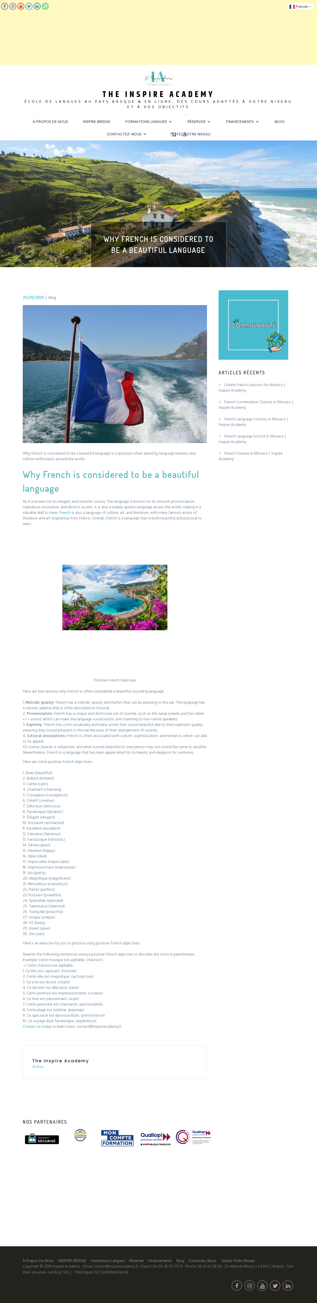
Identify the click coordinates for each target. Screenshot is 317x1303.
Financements (240, 121)
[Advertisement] (139, 32)
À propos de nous (50, 121)
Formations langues (146, 121)
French (65, 512)
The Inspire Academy (158, 94)
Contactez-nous (124, 134)
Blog (280, 121)
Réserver (196, 121)
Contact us (32, 1026)
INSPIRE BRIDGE (96, 121)
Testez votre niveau (190, 134)
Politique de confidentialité (101, 1272)
